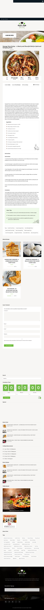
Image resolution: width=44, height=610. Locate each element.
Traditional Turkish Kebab (18, 552)
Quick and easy (36, 548)
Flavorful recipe (32, 540)
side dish (9, 550)
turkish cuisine (27, 554)
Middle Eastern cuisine (18, 546)
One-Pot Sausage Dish (9, 232)
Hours (9, 392)
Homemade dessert (16, 544)
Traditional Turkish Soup (8, 554)
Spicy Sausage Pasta (34, 232)
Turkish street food (7, 558)
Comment (6, 310)
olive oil (13, 548)
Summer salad (16, 550)
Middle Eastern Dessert (28, 546)
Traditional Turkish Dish (8, 552)
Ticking (39, 396)
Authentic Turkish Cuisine (8, 538)
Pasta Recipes (18, 84)
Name (5, 323)
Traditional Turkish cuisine (32, 550)
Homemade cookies (7, 544)
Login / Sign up (5, 19)
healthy (13, 542)
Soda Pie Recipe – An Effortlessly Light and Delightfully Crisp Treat (12, 290)
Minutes (21, 392)
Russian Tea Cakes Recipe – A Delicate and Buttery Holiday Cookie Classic (32, 261)
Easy (27, 84)
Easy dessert (37, 538)
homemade (34, 542)
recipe (5, 550)
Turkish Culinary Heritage (8, 556)
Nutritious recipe (7, 548)
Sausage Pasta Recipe (18, 232)
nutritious (36, 546)
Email (5, 328)
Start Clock (6, 397)
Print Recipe (37, 84)
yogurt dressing (21, 558)
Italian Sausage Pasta (27, 230)
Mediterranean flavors (8, 546)
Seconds (34, 392)
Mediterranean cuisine (26, 544)
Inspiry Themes (28, 607)
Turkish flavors (17, 556)
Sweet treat (23, 550)
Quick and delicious (28, 548)
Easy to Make (12, 540)
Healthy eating (19, 542)
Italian (9, 84)
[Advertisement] (22, 10)
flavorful (18, 540)
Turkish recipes (34, 556)
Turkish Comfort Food (18, 554)
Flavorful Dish (25, 540)
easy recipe (6, 540)
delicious (23, 538)
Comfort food (17, 538)
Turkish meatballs (25, 556)
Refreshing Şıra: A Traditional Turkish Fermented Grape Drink (20, 440)
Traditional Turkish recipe (29, 552)
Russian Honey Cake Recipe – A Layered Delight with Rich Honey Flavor (12, 261)
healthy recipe (27, 542)
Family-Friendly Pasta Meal (9, 230)
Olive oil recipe (19, 548)
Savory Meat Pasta (26, 232)
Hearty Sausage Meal (19, 230)
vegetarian (15, 558)
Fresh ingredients (7, 542)
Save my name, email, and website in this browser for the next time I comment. (18, 340)
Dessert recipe (30, 538)
